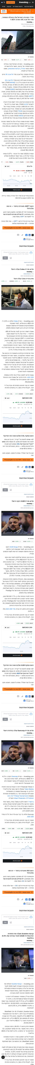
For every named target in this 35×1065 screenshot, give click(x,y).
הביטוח (17, 68)
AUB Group (14, 547)
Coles (16, 321)
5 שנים (14, 176)
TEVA (20, 111)
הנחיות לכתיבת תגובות (29, 262)
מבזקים (9, 6)
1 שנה (19, 176)
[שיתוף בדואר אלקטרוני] (18, 235)
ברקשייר (31, 802)
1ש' (28, 176)
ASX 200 (30, 377)
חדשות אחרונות (28, 6)
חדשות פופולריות (18, 6)
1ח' (25, 176)
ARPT (31, 96)
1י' (31, 176)
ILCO (26, 104)
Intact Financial (19, 798)
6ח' (22, 176)
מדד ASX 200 (10, 609)
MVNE (12, 82)
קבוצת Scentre (17, 984)
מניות (3, 6)
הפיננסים (11, 68)
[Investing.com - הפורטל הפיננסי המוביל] (25, 2)
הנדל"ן (23, 68)
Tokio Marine (29, 789)
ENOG (21, 116)
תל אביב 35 (9, 74)
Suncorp (15, 776)
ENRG (12, 89)
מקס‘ (10, 176)
